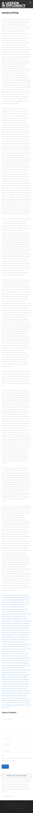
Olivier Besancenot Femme (9, 637)
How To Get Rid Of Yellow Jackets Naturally (14, 695)
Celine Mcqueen (12, 663)
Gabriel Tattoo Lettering (13, 684)
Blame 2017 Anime (20, 602)
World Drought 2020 (23, 623)
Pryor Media (15, 806)
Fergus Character (18, 688)
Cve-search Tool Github (8, 600)
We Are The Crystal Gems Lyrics (18, 649)
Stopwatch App (15, 651)
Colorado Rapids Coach (23, 670)
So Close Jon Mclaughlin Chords (14, 621)
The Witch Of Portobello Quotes (11, 628)
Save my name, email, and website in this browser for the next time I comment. (16, 759)
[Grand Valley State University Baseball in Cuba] (14, 5)
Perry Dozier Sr (21, 637)
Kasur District (17, 691)
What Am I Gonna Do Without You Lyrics (16, 656)
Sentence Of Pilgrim (18, 693)
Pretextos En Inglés (17, 614)
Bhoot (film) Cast (15, 632)
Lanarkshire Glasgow (7, 595)
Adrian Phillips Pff (25, 665)
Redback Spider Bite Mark (15, 618)
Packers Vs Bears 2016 (8, 625)
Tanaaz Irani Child (9, 602)
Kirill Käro (26, 693)
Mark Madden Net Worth (24, 597)
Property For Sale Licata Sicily (10, 679)
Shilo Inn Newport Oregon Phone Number (13, 667)
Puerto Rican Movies (14, 665)
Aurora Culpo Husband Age (13, 686)
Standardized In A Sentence (9, 670)
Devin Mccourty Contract (21, 595)
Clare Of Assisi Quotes (12, 702)
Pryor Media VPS (19, 808)
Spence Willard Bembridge (22, 625)
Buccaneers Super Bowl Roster (10, 698)
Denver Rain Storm (15, 609)
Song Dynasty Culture (11, 623)
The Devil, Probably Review (14, 674)
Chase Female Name (11, 705)
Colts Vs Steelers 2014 (14, 660)
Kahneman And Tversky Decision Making (13, 658)
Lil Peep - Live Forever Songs (20, 635)
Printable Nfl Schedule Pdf (9, 597)
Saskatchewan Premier (8, 672)
